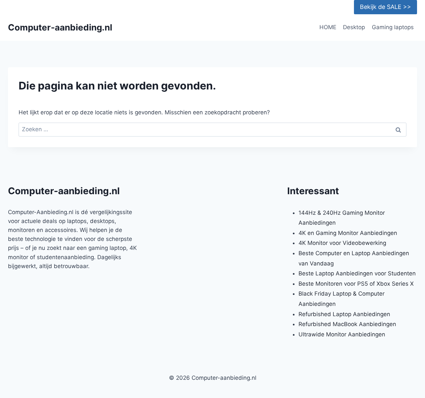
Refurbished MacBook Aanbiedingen (347, 324)
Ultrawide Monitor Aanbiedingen (341, 334)
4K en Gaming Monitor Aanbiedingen (347, 233)
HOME (327, 27)
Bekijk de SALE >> (385, 6)
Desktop (354, 27)
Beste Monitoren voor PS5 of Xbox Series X (356, 283)
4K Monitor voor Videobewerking (342, 243)
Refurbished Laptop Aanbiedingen (344, 314)
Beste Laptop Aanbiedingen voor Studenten (357, 273)
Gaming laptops (393, 27)
